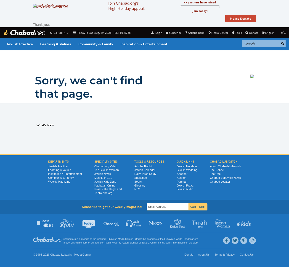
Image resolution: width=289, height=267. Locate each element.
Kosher (181, 177)
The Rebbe (217, 170)
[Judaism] (24, 32)
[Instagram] (252, 240)
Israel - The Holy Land (108, 189)
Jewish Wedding (187, 170)
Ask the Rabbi (196, 33)
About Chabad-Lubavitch (225, 166)
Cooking (178, 223)
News (155, 223)
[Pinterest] (243, 240)
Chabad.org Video (105, 166)
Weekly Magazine (59, 181)
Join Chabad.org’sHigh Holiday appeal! (126, 5)
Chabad (101, 239)
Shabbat (182, 174)
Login (158, 33)
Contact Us (247, 254)
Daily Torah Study (145, 174)
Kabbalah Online (104, 185)
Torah (145, 242)
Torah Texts (200, 223)
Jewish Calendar (144, 170)
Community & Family (95, 44)
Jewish (168, 242)
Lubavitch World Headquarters (181, 239)
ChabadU (111, 223)
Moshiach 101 (103, 177)
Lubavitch (111, 239)
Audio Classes (133, 223)
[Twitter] (235, 240)
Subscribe (140, 177)
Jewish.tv (89, 223)
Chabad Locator (220, 181)
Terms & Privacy (225, 254)
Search (138, 181)
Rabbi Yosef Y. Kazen (117, 242)
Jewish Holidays (187, 166)
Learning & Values (55, 44)
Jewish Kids (244, 223)
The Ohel (215, 174)
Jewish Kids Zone (105, 181)
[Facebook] (226, 240)
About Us (203, 254)
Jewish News (102, 174)
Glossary (139, 185)
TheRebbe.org (103, 193)
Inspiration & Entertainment (143, 44)
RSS (137, 189)
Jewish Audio (185, 189)
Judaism (154, 242)
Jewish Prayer (185, 185)
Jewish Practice (20, 44)
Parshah (182, 181)
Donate (253, 33)
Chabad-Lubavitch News (225, 177)
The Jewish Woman (106, 170)
